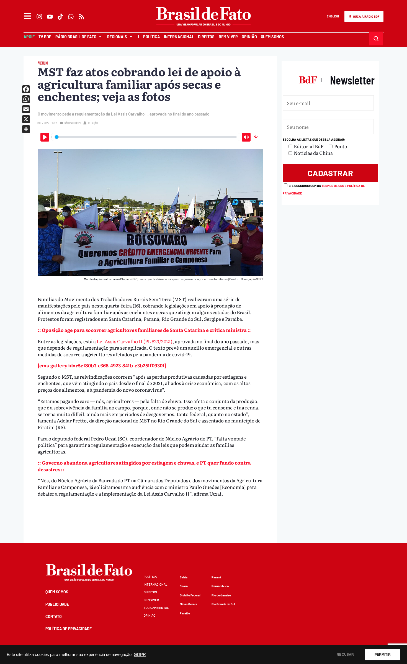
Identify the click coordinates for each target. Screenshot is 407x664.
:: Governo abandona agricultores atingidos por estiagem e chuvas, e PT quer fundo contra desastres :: (144, 466)
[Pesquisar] (376, 38)
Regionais (117, 36)
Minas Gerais (188, 604)
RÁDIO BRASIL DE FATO (75, 36)
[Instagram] (39, 17)
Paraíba (185, 613)
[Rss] (81, 17)
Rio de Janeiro (221, 595)
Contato (53, 616)
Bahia (183, 577)
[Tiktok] (60, 17)
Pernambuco (220, 586)
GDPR (140, 654)
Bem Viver (228, 36)
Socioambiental (156, 607)
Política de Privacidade (68, 628)
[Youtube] (50, 17)
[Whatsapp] (71, 17)
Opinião (249, 36)
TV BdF (44, 36)
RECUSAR (345, 655)
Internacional (179, 36)
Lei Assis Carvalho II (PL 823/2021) (134, 341)
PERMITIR (383, 655)
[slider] (146, 137)
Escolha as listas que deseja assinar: (314, 139)
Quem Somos (272, 36)
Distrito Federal (190, 595)
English (333, 16)
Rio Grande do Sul (223, 604)
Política (151, 36)
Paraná (216, 577)
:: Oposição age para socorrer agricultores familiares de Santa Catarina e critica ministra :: (144, 329)
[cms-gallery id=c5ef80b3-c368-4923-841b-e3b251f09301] (102, 365)
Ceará (184, 586)
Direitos (206, 36)
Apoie (29, 36)
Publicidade (57, 604)
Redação (93, 123)
